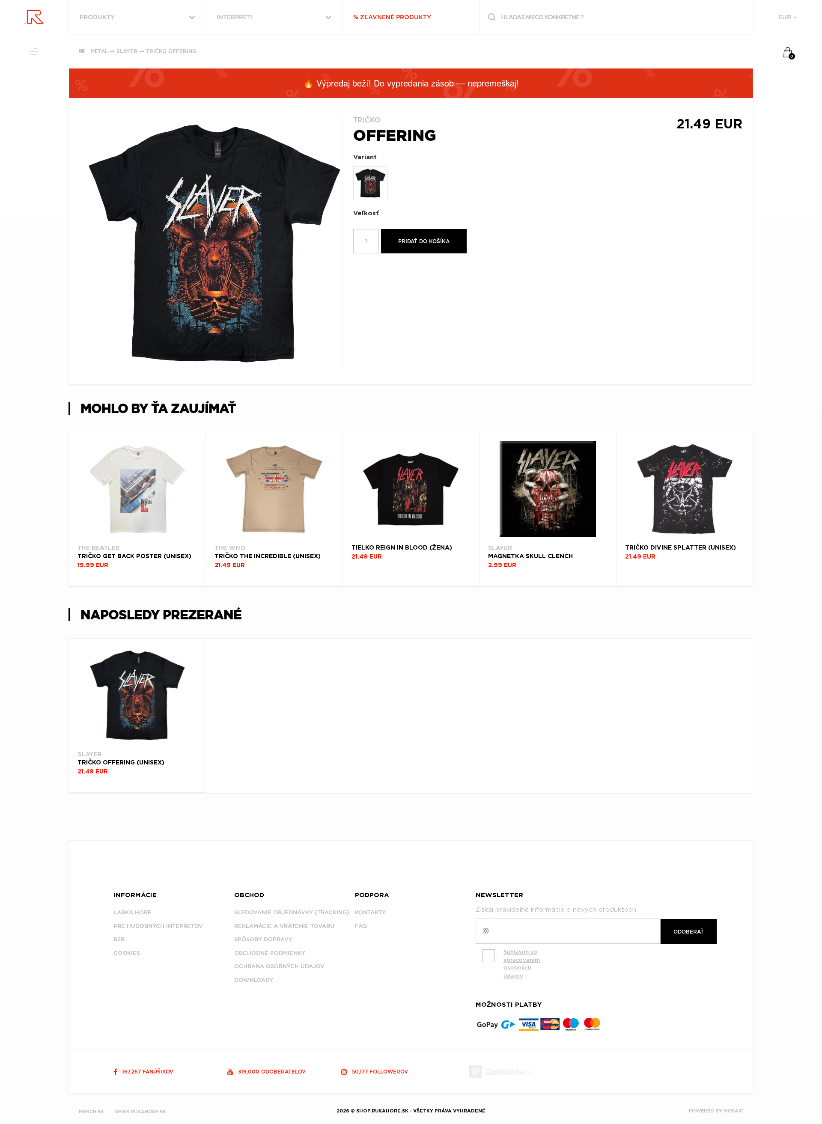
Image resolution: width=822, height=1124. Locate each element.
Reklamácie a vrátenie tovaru (284, 926)
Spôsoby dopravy (263, 939)
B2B (119, 939)
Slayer (126, 51)
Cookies (126, 953)
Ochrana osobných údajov (279, 966)
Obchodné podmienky (269, 953)
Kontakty (370, 912)
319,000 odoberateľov (271, 1071)
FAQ (361, 926)
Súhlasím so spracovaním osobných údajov (521, 964)
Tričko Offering (171, 51)
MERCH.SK (91, 1112)
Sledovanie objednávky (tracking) (291, 912)
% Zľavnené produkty (392, 17)
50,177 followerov (379, 1071)
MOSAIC (733, 1111)
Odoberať (688, 931)
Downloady (253, 980)
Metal (99, 51)
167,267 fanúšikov (146, 1071)
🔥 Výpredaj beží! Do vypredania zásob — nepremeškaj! (411, 83)
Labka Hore (132, 912)
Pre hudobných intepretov (158, 926)
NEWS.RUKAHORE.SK (140, 1112)
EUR (785, 17)
